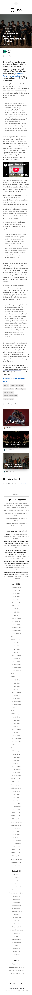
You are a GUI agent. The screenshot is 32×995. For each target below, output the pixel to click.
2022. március (16, 729)
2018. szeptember (16, 859)
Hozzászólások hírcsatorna (16, 970)
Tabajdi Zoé (9, 428)
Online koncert (16, 918)
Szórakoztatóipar (16, 939)
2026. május (16, 597)
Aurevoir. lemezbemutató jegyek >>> (14, 379)
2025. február (16, 621)
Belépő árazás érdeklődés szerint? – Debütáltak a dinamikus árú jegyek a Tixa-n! (16, 567)
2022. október (16, 708)
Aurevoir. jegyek (20, 389)
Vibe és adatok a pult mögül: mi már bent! (16, 510)
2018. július (16, 865)
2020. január (16, 810)
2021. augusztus (16, 751)
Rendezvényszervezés (16, 930)
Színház (16, 936)
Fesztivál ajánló (16, 887)
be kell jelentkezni (23, 484)
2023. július (16, 680)
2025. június (16, 612)
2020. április (16, 800)
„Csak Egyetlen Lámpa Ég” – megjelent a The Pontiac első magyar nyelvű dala (16, 576)
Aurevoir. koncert (8, 392)
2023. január (16, 698)
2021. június (16, 757)
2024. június (16, 646)
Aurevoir (6, 385)
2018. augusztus (16, 862)
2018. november (16, 853)
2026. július (16, 590)
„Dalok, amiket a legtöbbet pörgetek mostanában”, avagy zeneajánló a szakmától (16, 536)
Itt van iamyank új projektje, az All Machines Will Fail (16, 545)
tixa (9, 52)
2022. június (16, 720)
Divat (16, 881)
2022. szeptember (16, 711)
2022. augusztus (16, 714)
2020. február (16, 807)
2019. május (16, 834)
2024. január (16, 661)
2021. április (16, 763)
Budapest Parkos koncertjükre (13, 74)
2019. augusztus (16, 825)
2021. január (16, 773)
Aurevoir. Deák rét (8, 389)
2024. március (16, 655)
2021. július (16, 754)
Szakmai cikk (16, 933)
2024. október (16, 634)
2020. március (16, 803)
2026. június (16, 593)
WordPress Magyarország (16, 973)
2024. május (16, 649)
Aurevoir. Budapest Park (17, 385)
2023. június (16, 683)
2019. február (16, 844)
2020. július (16, 791)
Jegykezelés (16, 899)
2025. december (16, 603)
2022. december (16, 702)
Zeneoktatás (16, 955)
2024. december (16, 627)
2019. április (16, 837)
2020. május (16, 797)
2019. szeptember (16, 822)
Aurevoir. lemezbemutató (10, 396)
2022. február (16, 732)
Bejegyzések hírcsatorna (16, 967)
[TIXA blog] (16, 15)
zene (16, 945)
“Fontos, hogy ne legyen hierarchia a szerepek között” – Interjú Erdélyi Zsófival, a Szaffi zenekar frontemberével (16, 505)
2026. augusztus (16, 587)
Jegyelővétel (7, 26)
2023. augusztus (16, 677)
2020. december (16, 776)
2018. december (16, 850)
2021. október (16, 745)
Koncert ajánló (20, 26)
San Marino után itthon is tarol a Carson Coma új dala (15, 444)
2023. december (16, 664)
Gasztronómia (16, 890)
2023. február (16, 695)
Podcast (16, 924)
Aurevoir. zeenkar (8, 399)
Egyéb (16, 884)
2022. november (16, 705)
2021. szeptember (16, 748)
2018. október (16, 856)
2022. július (16, 717)
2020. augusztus (16, 788)
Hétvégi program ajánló (16, 893)
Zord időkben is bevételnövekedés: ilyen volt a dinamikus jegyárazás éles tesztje (16, 556)
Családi (16, 877)
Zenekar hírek (8, 28)
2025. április (16, 615)
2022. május (16, 723)
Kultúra (16, 915)
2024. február (16, 658)
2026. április (16, 600)
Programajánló (16, 927)
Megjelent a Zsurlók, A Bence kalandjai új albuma (14, 466)
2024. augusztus (16, 640)
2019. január (16, 847)
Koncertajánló (16, 908)
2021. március (16, 766)
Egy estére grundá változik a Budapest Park (14, 422)
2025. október (16, 606)
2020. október (16, 782)
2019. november (16, 816)
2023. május (16, 686)
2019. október (16, 819)
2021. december (16, 739)
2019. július (16, 828)
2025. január (16, 624)
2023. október (16, 671)
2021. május (16, 760)
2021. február (16, 769)
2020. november (16, 779)
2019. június (16, 831)
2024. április (16, 652)
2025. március (16, 618)
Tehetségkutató (16, 942)
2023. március (16, 692)
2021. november (16, 742)
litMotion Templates (23, 991)
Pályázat (16, 921)
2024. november (16, 631)
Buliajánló (16, 874)
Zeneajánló (16, 948)
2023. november (16, 668)
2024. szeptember (16, 637)
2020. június (16, 794)
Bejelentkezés (16, 964)
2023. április (16, 689)
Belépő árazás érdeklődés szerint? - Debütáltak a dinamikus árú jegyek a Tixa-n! (16, 552)
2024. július (16, 643)
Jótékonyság (16, 902)
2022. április (16, 726)
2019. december (16, 813)
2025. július (16, 609)
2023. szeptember (16, 674)
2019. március (16, 840)
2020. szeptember (16, 785)
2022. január (16, 735)
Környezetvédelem (16, 911)
